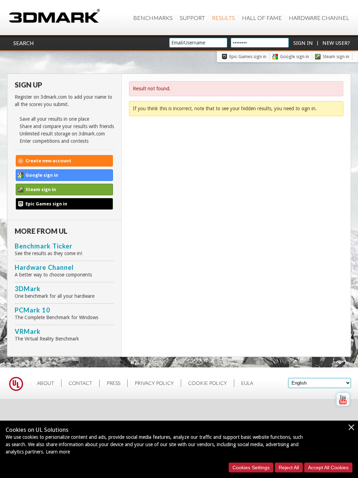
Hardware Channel (319, 17)
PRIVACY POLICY (154, 383)
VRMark (28, 331)
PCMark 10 (32, 310)
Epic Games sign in (247, 56)
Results (223, 17)
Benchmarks (153, 17)
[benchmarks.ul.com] (16, 385)
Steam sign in (336, 56)
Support (192, 17)
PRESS (113, 383)
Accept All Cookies (328, 467)
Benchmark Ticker (43, 246)
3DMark (28, 289)
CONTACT (80, 383)
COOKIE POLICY (207, 383)
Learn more (58, 452)
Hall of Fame (262, 17)
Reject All (289, 467)
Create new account (48, 160)
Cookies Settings (251, 467)
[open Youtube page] (343, 407)
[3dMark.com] (54, 16)
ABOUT (45, 383)
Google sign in (294, 56)
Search (23, 43)
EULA (247, 383)
